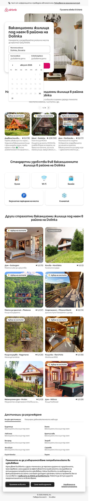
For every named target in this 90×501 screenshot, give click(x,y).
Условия (52, 497)
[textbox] (18, 58)
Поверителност (40, 497)
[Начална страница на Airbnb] (11, 9)
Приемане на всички (17, 484)
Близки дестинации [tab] (13, 419)
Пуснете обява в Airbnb (71, 9)
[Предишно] (40, 108)
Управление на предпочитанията (69, 485)
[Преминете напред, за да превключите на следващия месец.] (39, 65)
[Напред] (48, 108)
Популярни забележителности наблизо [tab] (41, 419)
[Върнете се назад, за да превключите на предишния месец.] (12, 65)
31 (12, 98)
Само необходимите (42, 484)
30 (40, 93)
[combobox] (29, 50)
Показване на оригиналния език (67, 3)
